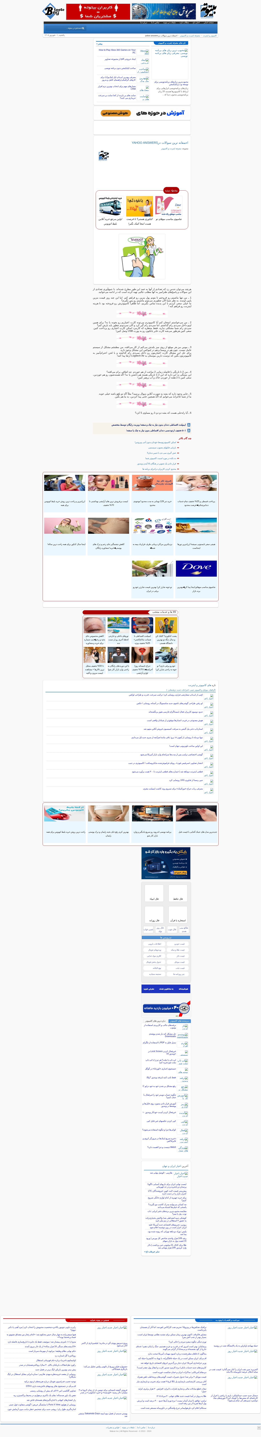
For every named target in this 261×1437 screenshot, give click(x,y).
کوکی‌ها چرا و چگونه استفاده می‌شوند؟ (159, 1129)
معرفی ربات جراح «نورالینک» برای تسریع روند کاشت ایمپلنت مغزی (173, 788)
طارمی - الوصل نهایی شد (161, 1173)
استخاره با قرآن (178, 920)
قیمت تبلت (180, 968)
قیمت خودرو (179, 944)
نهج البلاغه (157, 968)
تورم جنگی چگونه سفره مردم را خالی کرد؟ (187, 1342)
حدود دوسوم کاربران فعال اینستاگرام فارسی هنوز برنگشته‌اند (176, 712)
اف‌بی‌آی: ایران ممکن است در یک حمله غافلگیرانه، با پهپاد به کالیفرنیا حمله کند (172, 1358)
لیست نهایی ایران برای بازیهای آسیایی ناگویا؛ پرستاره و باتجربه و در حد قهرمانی (166, 1185)
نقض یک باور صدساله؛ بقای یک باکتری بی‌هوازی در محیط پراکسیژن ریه (44, 1395)
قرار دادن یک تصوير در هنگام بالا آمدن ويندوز (156, 463)
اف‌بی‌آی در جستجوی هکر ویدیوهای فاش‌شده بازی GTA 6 (51, 1386)
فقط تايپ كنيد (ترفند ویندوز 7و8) (161, 1077)
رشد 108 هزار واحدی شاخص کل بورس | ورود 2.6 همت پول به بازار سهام (166, 1239)
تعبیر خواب (148, 929)
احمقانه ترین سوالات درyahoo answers (160, 142)
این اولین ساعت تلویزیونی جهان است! (186, 746)
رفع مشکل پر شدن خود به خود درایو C (159, 1086)
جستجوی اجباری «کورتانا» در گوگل (160, 1068)
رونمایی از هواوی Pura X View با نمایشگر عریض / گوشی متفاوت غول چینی (42, 1404)
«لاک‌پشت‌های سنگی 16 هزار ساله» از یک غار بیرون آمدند (50, 1346)
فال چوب (172, 929)
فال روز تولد (160, 929)
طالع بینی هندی (184, 929)
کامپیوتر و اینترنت (210, 36)
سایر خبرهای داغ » (151, 1252)
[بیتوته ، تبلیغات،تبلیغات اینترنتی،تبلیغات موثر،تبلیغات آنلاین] (98, 12)
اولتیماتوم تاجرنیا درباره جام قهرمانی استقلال (56, 1360)
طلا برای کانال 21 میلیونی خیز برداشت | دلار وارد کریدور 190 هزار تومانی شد (167, 1246)
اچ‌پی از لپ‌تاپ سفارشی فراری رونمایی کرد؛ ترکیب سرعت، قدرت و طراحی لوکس (166, 695)
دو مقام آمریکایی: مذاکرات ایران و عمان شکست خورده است (179, 1372)
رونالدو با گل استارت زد (65, 1355)
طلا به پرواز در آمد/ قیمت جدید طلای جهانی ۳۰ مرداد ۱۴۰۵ (181, 1396)
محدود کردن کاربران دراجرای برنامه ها (159, 469)
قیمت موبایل (179, 962)
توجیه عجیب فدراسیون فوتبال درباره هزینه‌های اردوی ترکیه (50, 1381)
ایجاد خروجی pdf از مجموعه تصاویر (120, 59)
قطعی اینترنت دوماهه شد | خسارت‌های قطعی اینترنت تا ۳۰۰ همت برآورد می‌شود (167, 771)
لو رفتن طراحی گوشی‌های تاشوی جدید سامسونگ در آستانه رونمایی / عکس (170, 703)
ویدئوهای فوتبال (154, 950)
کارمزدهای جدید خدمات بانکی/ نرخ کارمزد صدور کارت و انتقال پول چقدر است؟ (171, 1367)
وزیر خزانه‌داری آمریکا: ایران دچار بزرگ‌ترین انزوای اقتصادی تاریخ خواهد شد (173, 1363)
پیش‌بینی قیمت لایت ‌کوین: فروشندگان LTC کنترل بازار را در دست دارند (167, 1192)
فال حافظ (178, 899)
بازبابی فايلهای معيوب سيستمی (162, 447)
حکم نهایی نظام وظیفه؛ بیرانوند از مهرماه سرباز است (52, 1351)
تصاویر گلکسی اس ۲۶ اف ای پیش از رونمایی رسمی (53, 1390)
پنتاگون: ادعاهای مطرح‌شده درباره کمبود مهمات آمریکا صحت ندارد (177, 1353)
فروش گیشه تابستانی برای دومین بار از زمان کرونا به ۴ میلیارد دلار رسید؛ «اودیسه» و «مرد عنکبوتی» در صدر (103, 1391)
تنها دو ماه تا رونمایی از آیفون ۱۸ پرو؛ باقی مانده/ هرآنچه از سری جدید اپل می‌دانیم (167, 737)
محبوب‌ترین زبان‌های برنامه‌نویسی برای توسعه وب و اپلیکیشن (171, 83)
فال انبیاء (154, 899)
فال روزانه (154, 920)
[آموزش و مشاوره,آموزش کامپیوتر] (142, 113)
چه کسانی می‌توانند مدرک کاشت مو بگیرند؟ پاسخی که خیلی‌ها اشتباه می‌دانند (167, 1205)
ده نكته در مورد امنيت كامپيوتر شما (160, 458)
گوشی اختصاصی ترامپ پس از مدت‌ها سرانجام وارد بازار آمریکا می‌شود (171, 754)
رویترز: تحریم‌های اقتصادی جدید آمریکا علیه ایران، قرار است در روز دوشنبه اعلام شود (167, 1226)
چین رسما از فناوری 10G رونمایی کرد (186, 780)
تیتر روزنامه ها (178, 974)
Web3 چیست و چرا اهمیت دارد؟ (161, 1147)
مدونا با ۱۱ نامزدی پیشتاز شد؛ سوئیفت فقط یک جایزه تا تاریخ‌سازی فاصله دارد (42, 1342)
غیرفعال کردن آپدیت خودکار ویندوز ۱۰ (159, 1112)
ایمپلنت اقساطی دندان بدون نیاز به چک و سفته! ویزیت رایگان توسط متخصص (149, 424)
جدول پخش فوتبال (153, 962)
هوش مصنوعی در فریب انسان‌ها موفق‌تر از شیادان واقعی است (175, 720)
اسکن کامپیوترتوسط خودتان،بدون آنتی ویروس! (155, 442)
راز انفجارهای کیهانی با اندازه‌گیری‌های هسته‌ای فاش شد (51, 1400)
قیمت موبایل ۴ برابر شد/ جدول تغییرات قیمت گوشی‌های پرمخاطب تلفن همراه (171, 1377)
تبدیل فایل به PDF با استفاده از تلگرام (159, 1042)
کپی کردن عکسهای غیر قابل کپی (161, 1121)
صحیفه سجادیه (155, 974)
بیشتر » (99, 44)
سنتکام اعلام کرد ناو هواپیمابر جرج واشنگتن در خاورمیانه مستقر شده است (173, 1408)
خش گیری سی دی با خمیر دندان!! (161, 453)
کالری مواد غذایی (154, 956)
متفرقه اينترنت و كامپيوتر (190, 36)
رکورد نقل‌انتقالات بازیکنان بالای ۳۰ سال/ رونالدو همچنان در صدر (47, 1365)
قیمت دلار (180, 956)
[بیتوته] (53, 18)
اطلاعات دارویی (154, 944)
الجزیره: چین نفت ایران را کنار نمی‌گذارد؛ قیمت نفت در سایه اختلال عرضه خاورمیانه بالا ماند (233, 1370)
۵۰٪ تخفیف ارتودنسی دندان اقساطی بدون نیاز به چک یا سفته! (156, 430)
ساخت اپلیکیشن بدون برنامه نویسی (120, 68)
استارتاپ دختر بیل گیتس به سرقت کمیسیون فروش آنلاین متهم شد (173, 729)
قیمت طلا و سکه (177, 950)
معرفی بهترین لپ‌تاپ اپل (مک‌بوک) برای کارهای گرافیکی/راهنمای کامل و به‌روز (118, 78)
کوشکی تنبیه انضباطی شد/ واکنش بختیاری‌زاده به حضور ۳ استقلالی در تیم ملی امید (166, 1219)
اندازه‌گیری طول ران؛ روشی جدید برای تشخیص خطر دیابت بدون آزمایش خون (42, 1409)
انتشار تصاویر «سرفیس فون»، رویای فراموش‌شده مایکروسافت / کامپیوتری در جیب (165, 763)
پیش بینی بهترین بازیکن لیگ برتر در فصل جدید (55, 1369)
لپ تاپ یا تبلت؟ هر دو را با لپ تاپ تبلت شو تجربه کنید (161, 1061)
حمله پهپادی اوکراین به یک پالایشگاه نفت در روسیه (236, 1345)
